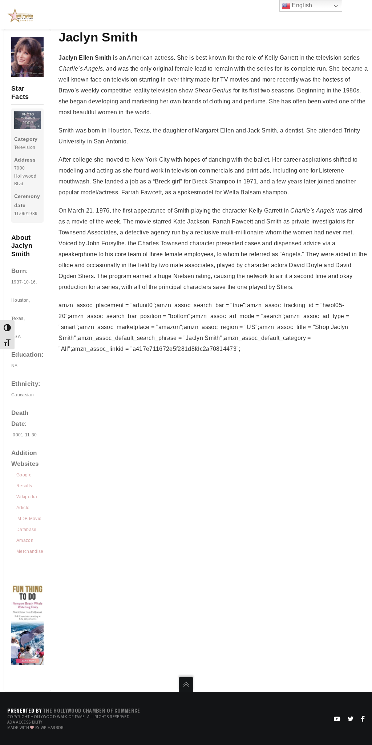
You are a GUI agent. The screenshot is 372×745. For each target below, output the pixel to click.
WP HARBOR (52, 727)
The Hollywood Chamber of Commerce (91, 710)
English (301, 5)
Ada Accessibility (24, 722)
